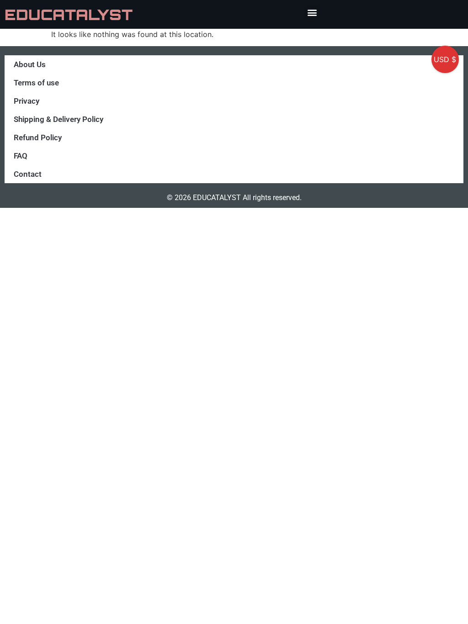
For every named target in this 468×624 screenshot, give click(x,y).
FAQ (20, 155)
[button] (311, 12)
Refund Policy (38, 137)
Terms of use (36, 82)
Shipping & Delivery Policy (58, 119)
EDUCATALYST (69, 14)
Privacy (26, 101)
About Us (30, 64)
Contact (28, 174)
